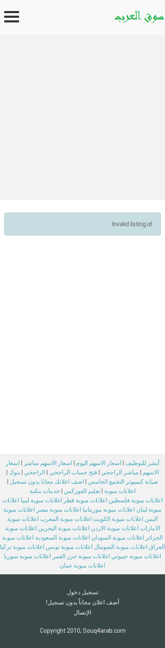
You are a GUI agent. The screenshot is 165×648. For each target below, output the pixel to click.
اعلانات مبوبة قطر (85, 500)
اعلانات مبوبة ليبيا (41, 500)
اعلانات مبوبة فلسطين (136, 500)
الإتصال (82, 612)
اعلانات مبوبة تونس (69, 546)
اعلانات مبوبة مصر (58, 509)
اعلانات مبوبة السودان (117, 537)
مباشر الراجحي (120, 472)
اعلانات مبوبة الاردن (115, 528)
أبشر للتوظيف (142, 463)
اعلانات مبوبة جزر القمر (81, 556)
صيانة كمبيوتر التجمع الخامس (123, 481)
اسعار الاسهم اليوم (98, 463)
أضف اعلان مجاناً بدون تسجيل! (82, 602)
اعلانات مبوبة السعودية (62, 537)
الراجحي (34, 472)
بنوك (14, 472)
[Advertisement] (82, 121)
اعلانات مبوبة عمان (82, 565)
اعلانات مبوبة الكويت (118, 518)
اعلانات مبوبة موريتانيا (108, 509)
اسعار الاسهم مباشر (48, 463)
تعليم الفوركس (82, 490)
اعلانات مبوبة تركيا (22, 546)
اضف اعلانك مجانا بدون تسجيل (47, 481)
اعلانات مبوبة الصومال (121, 546)
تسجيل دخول (83, 592)
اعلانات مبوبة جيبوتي (136, 556)
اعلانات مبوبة (120, 490)
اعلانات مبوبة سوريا (27, 556)
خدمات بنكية (45, 490)
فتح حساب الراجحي (73, 472)
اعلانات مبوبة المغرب (66, 518)
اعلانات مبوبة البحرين (64, 528)
